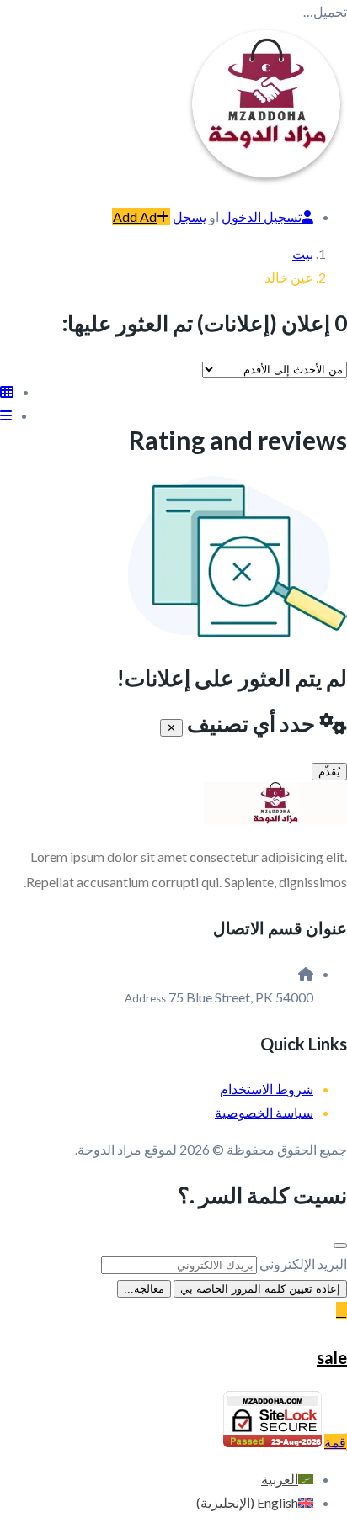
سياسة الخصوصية (264, 1112)
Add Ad (135, 217)
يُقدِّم (329, 771)
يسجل (189, 217)
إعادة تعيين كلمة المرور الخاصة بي (260, 1288)
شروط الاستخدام (266, 1089)
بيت (302, 254)
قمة (335, 1442)
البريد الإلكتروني (303, 1264)
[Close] (340, 1245)
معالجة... (144, 1288)
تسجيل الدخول (262, 217)
